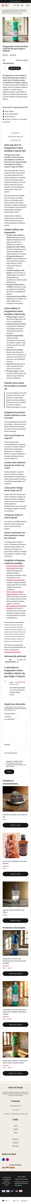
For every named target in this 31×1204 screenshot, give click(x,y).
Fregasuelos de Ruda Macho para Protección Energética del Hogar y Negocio (15, 1012)
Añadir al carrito (15, 68)
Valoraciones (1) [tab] (15, 140)
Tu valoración (10, 719)
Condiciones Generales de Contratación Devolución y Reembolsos (21, 1183)
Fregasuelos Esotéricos (12, 652)
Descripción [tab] (16, 133)
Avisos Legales (21, 1176)
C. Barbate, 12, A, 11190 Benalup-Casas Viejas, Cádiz (15, 1113)
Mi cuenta (15, 1146)
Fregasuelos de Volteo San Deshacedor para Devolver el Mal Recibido (14, 961)
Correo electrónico (10, 753)
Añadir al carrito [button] (15, 825)
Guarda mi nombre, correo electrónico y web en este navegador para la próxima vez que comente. (16, 763)
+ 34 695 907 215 (16, 1109)
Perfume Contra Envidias (15, 580)
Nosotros (15, 1139)
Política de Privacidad (21, 1179)
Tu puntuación (10, 714)
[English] (3, 1167)
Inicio (15, 1126)
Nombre (7, 744)
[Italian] (9, 1167)
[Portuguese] (12, 1167)
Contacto (15, 1143)
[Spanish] (14, 1167)
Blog (15, 1132)
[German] (7, 1167)
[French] (5, 1167)
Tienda (15, 1129)
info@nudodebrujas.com (15, 1105)
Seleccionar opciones (15, 973)
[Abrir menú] (22, 5)
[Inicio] (2, 10)
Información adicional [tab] (15, 136)
